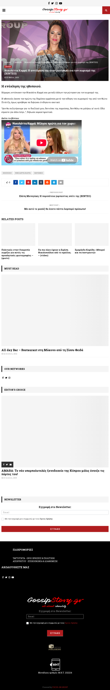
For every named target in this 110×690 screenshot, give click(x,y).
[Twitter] (52, 3)
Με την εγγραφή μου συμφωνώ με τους (28, 519)
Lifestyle (8, 67)
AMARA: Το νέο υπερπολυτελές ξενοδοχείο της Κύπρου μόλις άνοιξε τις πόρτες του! (52, 472)
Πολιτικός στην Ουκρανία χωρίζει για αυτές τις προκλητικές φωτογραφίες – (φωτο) (17, 254)
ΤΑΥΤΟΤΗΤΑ (19, 558)
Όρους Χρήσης (46, 518)
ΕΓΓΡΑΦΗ (55, 529)
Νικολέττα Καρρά (23, 173)
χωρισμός (38, 173)
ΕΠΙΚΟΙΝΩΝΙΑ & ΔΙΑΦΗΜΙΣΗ (43, 561)
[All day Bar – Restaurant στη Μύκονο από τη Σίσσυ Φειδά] (55, 310)
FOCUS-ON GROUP (60, 687)
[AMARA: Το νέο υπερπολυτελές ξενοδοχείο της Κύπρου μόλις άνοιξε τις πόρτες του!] (55, 431)
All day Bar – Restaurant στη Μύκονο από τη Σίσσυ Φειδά (42, 350)
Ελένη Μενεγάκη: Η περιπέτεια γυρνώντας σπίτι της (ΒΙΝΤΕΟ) (55, 196)
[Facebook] (49, 3)
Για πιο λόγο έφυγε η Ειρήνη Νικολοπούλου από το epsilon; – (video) (54, 252)
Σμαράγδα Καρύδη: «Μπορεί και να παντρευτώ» (90, 251)
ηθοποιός (7, 173)
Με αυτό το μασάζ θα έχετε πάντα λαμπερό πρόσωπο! (55, 208)
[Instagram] (56, 3)
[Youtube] (60, 3)
